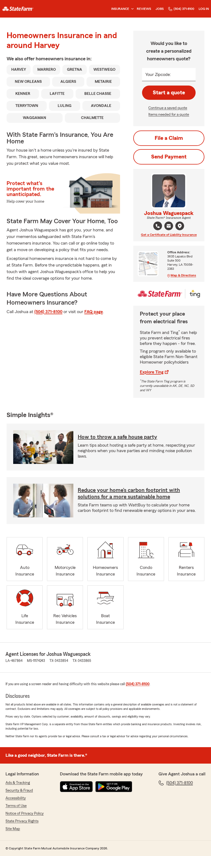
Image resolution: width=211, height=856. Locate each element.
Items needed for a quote (168, 115)
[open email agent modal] (168, 227)
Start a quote (169, 92)
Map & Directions (183, 275)
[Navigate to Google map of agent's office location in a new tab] (179, 226)
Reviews (144, 8)
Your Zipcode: (158, 74)
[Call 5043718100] (157, 226)
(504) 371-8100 (184, 8)
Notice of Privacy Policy (24, 813)
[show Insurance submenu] (131, 9)
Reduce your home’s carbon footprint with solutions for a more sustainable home (129, 493)
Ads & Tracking (17, 783)
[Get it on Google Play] (113, 786)
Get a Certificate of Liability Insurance (169, 234)
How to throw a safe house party (117, 437)
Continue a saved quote (167, 108)
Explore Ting (151, 372)
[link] (18, 8)
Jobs (160, 8)
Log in (204, 8)
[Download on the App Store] (76, 786)
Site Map (12, 829)
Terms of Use (16, 806)
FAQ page (93, 312)
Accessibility (15, 798)
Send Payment (169, 157)
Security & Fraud (19, 790)
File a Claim (169, 138)
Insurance (120, 8)
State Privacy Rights (21, 821)
